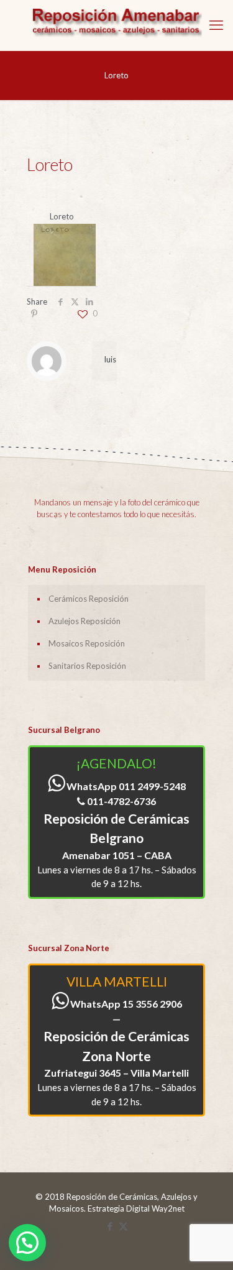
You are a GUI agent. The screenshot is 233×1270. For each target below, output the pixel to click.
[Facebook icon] (110, 1225)
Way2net (168, 1208)
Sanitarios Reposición (87, 666)
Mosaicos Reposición (86, 643)
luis (110, 359)
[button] (27, 1242)
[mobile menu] (216, 24)
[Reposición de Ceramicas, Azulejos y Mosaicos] (116, 25)
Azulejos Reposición (84, 621)
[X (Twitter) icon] (123, 1225)
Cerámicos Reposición (88, 599)
